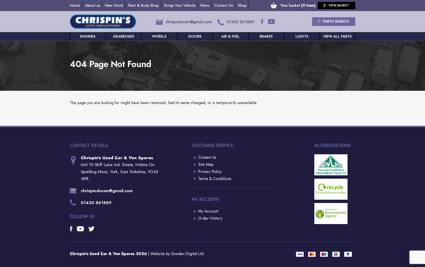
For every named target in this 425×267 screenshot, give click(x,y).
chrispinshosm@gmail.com (107, 191)
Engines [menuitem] (87, 36)
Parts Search (336, 21)
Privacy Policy (210, 171)
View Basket (338, 5)
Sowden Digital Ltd (187, 254)
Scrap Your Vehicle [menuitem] (179, 5)
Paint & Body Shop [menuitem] (143, 5)
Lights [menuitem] (302, 36)
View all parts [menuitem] (337, 36)
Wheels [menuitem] (159, 36)
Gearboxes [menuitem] (123, 36)
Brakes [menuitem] (266, 36)
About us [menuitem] (92, 5)
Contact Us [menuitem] (223, 5)
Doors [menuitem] (194, 36)
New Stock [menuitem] (114, 5)
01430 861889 (96, 202)
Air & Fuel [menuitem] (230, 36)
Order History (210, 218)
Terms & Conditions (214, 179)
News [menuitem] (204, 5)
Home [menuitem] (75, 5)
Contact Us (207, 157)
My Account (208, 211)
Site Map (206, 164)
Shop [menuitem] (242, 5)
